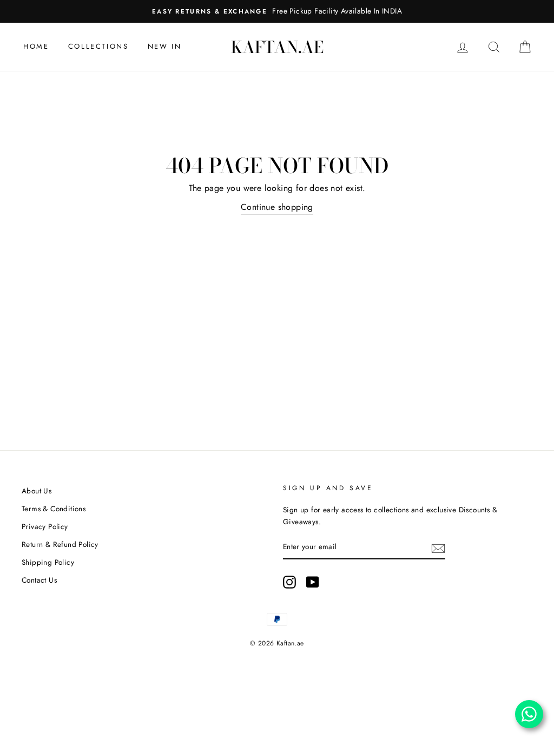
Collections (98, 46)
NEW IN (165, 46)
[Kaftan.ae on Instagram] (289, 582)
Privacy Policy (45, 526)
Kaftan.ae (277, 47)
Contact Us (39, 580)
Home (36, 46)
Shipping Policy (48, 562)
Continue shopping (277, 207)
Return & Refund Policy (60, 544)
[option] (277, 11)
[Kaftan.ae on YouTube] (312, 582)
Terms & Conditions (53, 508)
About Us (36, 490)
